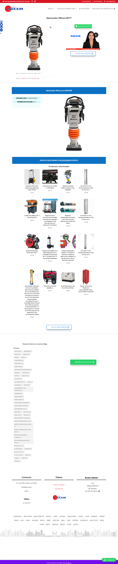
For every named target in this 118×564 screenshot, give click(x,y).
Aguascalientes (18, 516)
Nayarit (49, 520)
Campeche (48, 516)
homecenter (27, 412)
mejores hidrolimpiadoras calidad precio (22, 431)
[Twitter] (1, 24)
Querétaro (75, 520)
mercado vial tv (19, 446)
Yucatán (69, 524)
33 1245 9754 (98, 1)
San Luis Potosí (94, 520)
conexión (17, 373)
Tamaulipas (55, 524)
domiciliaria (25, 376)
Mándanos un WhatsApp (83, 362)
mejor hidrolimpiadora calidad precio (22, 442)
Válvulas (17, 461)
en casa (30, 382)
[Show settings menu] (88, 48)
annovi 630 (26, 354)
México (28, 520)
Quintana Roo (84, 520)
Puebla (68, 520)
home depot (18, 415)
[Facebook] (1, 21)
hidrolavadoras (19, 399)
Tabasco (48, 524)
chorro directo (19, 363)
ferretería (27, 385)
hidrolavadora (18, 396)
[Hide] (0, 33)
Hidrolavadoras (59, 489)
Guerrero (102, 516)
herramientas (18, 393)
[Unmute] (84, 48)
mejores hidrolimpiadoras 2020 (22, 421)
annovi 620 (17, 354)
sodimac (17, 458)
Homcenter (17, 412)
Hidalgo (16, 520)
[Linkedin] (1, 27)
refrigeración (18, 449)
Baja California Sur (39, 516)
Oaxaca (63, 520)
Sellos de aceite (19, 452)
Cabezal (23, 357)
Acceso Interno (91, 477)
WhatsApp (87, 1)
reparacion (28, 449)
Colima (87, 516)
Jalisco (22, 520)
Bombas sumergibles (59, 485)
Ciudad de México (71, 516)
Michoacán (35, 520)
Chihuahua (62, 516)
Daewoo (17, 376)
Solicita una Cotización (83, 53)
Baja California (28, 516)
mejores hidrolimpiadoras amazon (22, 425)
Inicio (50, 9)
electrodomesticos (19, 382)
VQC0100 (24, 458)
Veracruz (62, 524)
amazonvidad (28, 351)
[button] (50, 27)
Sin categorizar (23, 73)
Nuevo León (56, 520)
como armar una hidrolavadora (23, 369)
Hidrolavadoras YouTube (21, 406)
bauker (16, 357)
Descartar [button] (68, 563)
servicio (28, 455)
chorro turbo (18, 366)
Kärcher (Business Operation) (22, 418)
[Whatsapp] (1, 30)
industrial (27, 415)
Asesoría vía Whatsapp (84, 26)
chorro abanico (19, 360)
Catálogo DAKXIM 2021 (66, 9)
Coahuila (80, 516)
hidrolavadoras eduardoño (22, 402)
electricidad (18, 379)
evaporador (18, 385)
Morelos (42, 520)
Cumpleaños (26, 373)
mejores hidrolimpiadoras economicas (20, 436)
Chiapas (55, 516)
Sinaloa (102, 520)
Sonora (42, 524)
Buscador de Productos (102, 9)
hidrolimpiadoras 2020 (20, 409)
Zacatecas (75, 524)
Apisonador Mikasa (35, 78)
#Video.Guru (18, 351)
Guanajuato (94, 516)
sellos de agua (18, 455)
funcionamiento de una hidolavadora (20, 389)
